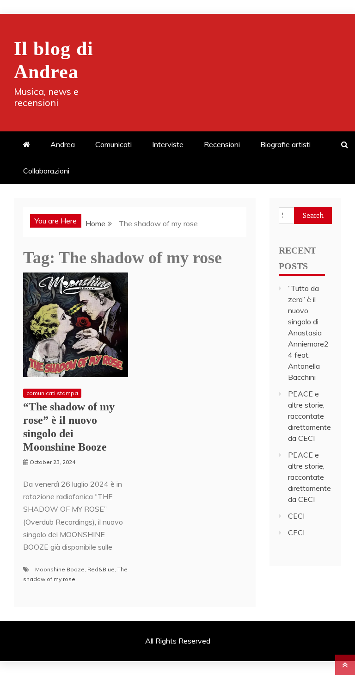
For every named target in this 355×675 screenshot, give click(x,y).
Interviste (168, 144)
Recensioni (222, 144)
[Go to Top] (345, 665)
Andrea (62, 144)
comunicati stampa (52, 393)
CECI (296, 515)
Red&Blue (101, 569)
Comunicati (113, 144)
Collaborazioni (46, 170)
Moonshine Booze (60, 569)
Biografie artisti (285, 144)
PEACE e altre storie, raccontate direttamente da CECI (309, 416)
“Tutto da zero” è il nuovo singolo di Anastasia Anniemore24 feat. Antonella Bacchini (308, 333)
